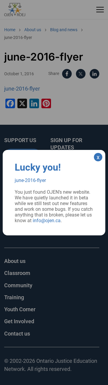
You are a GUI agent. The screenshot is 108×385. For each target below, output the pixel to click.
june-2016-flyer (30, 180)
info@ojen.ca (47, 220)
